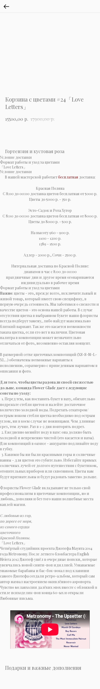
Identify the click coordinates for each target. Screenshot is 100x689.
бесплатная (68, 177)
